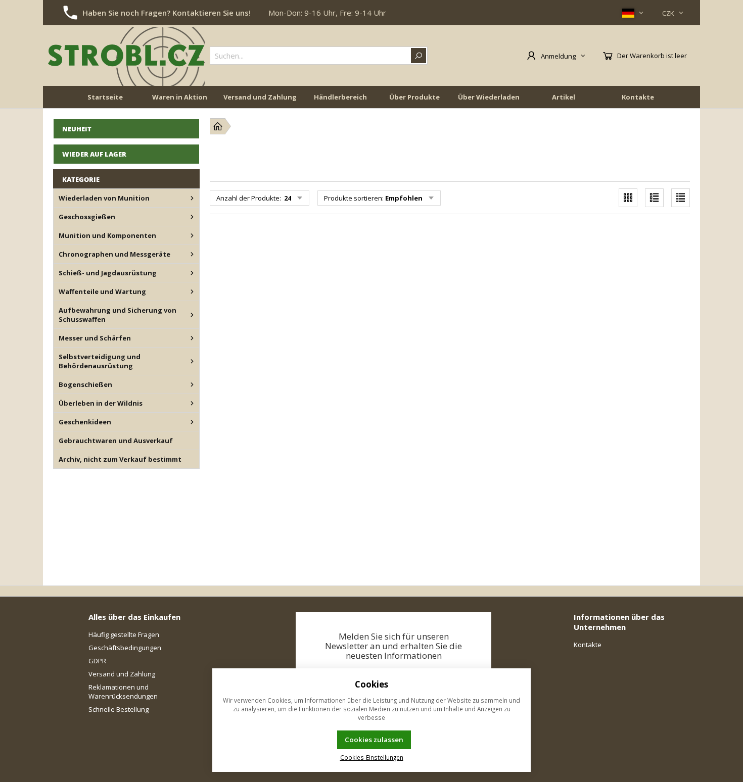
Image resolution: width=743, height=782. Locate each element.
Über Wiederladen (489, 97)
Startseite (105, 97)
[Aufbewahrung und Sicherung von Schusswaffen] (192, 315)
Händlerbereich (340, 97)
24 (287, 198)
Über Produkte (414, 97)
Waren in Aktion (179, 97)
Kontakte (638, 97)
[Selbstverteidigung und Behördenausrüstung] (192, 361)
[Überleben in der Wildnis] (192, 403)
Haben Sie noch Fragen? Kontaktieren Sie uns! (166, 13)
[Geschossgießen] (192, 216)
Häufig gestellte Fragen (123, 634)
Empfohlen (404, 198)
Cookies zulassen (374, 739)
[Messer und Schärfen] (192, 338)
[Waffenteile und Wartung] (192, 291)
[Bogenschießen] (192, 384)
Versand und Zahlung (260, 97)
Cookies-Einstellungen (371, 757)
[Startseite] (217, 126)
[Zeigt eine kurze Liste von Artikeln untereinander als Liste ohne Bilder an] (680, 197)
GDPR (97, 660)
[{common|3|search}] (418, 55)
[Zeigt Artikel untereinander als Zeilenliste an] (654, 197)
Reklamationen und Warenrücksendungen (123, 691)
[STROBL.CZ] (126, 55)
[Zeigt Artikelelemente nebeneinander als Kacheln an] (628, 197)
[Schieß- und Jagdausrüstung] (192, 272)
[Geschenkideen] (192, 421)
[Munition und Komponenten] (192, 235)
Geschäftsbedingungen (124, 647)
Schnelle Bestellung (118, 709)
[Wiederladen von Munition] (192, 198)
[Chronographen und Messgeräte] (192, 254)
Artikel (563, 97)
